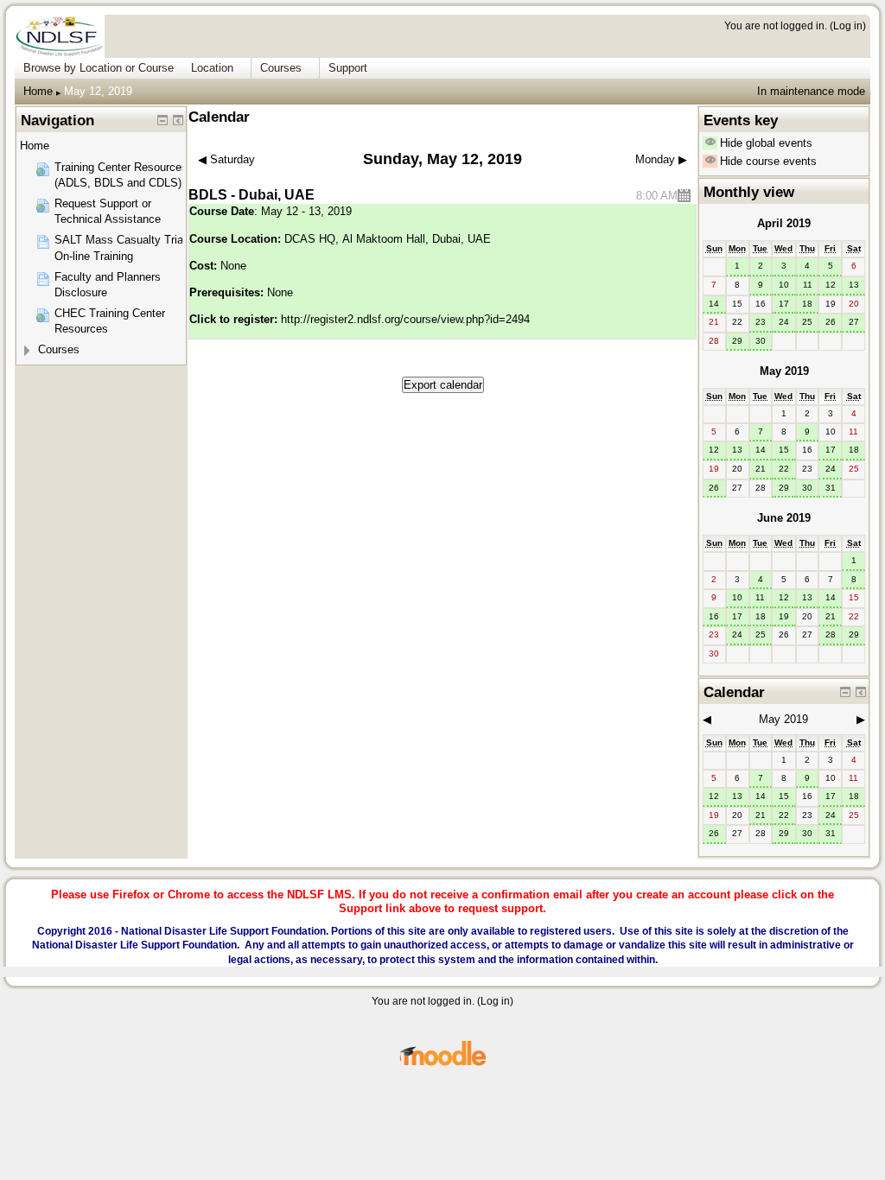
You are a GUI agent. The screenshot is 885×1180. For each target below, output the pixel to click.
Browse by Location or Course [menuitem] (98, 67)
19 (784, 616)
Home (38, 91)
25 (807, 322)
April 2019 (784, 223)
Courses (59, 349)
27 (854, 322)
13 (854, 284)
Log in (848, 25)
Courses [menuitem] (281, 67)
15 (784, 449)
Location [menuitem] (212, 67)
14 (714, 303)
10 (784, 284)
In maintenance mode (811, 91)
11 (807, 284)
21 (760, 468)
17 (784, 303)
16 (714, 616)
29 (737, 341)
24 (784, 322)
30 (760, 341)
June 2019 (784, 517)
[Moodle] (442, 1063)
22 (784, 468)
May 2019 (784, 371)
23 (760, 322)
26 (830, 322)
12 (830, 284)
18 (807, 303)
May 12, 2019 (98, 91)
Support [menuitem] (347, 67)
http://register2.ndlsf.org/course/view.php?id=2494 (405, 319)
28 (830, 634)
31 (830, 487)
